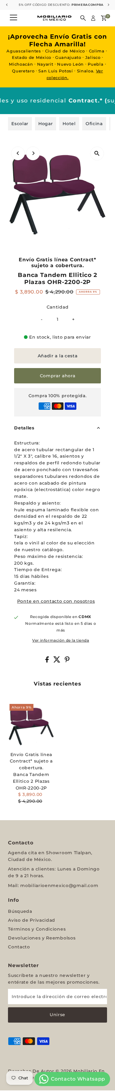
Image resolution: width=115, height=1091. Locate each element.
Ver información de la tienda (60, 641)
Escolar (20, 123)
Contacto (19, 946)
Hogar (45, 123)
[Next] (33, 153)
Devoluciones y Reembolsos (41, 937)
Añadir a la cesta (58, 355)
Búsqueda (20, 911)
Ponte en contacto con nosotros (56, 601)
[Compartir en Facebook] (47, 661)
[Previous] (18, 153)
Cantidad (57, 307)
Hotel (69, 123)
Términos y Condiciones (37, 929)
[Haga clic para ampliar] (97, 153)
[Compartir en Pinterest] (67, 661)
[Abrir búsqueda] (83, 18)
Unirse (57, 1014)
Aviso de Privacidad (31, 920)
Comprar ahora (57, 375)
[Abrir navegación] (13, 18)
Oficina (94, 123)
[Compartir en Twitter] (57, 661)
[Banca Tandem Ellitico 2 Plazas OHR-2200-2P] (31, 725)
